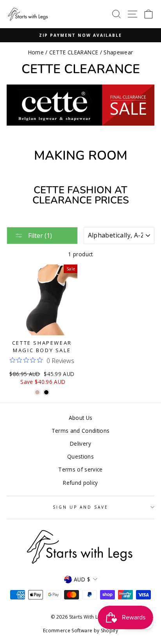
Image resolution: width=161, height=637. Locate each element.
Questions (80, 456)
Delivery (80, 443)
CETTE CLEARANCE (73, 52)
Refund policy (80, 482)
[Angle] (37, 392)
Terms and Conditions (81, 430)
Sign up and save (81, 507)
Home (36, 52)
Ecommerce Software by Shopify (80, 630)
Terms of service (80, 469)
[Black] (46, 392)
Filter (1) (39, 235)
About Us (81, 417)
